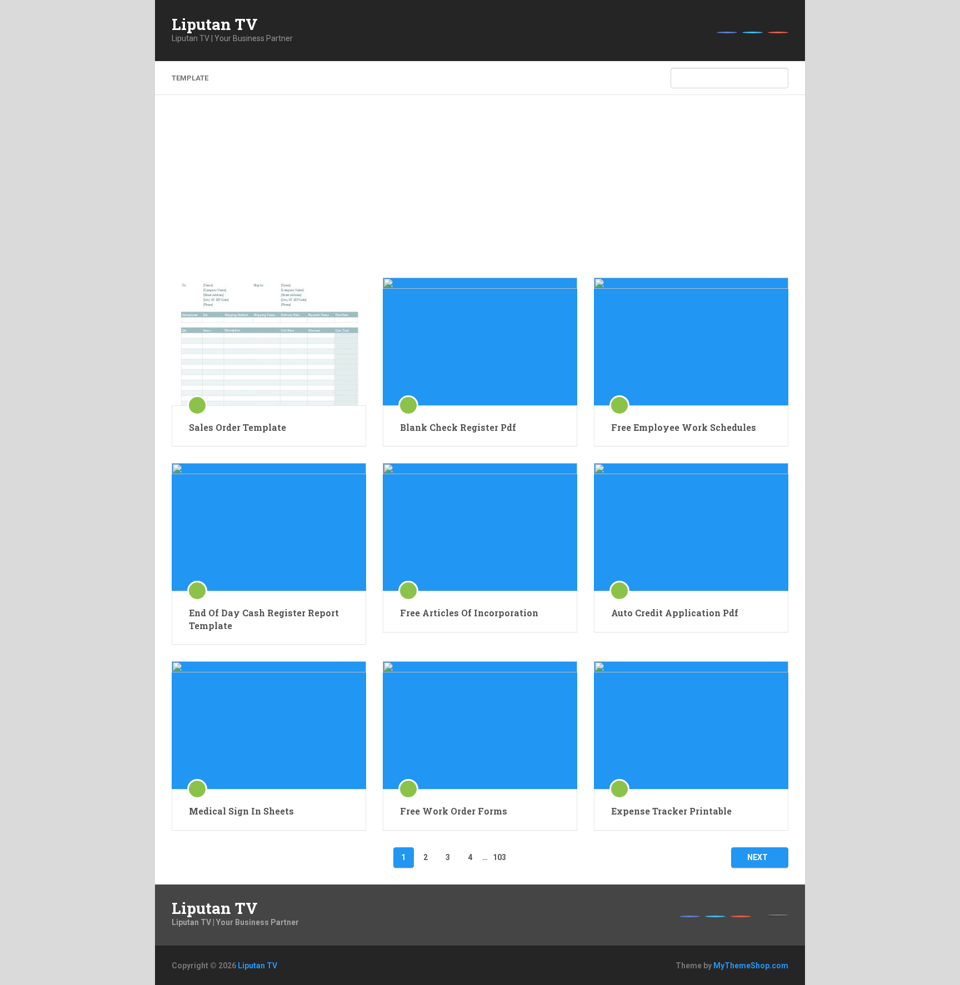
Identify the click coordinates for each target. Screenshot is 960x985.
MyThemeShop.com (750, 965)
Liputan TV (215, 24)
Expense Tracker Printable (671, 811)
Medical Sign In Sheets (241, 811)
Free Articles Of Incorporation (469, 613)
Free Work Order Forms (453, 811)
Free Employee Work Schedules (683, 427)
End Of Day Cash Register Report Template (264, 619)
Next (757, 857)
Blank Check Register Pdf (458, 427)
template (190, 78)
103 (499, 857)
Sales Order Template (237, 427)
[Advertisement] (480, 194)
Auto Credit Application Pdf (674, 613)
